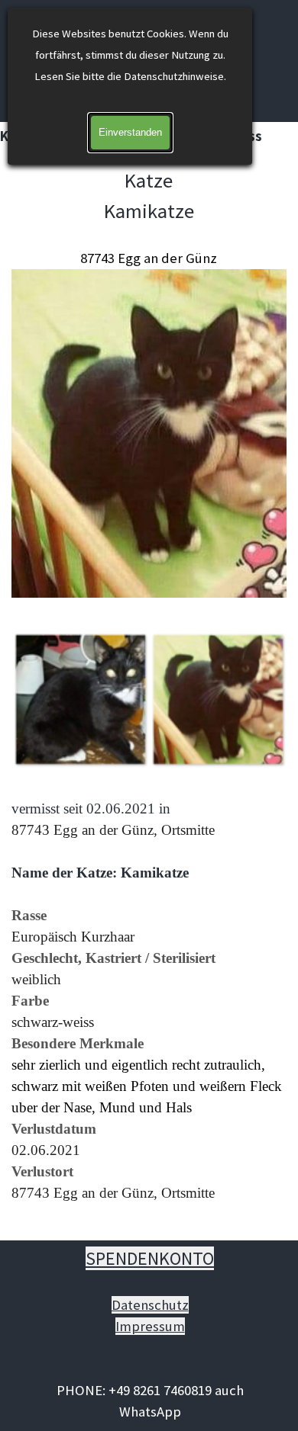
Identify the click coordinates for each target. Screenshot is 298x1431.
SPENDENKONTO (150, 1258)
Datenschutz (150, 1305)
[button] (80, 699)
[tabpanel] (149, 382)
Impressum (150, 1326)
